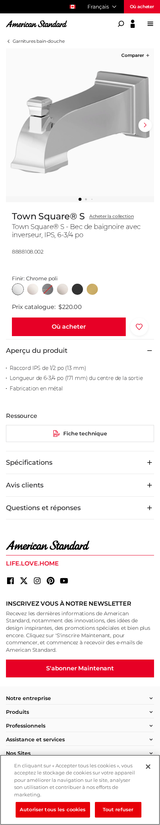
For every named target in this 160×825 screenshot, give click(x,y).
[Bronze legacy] (48, 289)
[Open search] (121, 24)
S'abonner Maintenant (80, 668)
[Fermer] (148, 766)
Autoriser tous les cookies (53, 809)
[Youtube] (64, 580)
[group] (80, 122)
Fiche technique (85, 433)
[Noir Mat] (77, 289)
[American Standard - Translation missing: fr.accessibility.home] (80, 545)
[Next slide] (145, 125)
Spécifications (29, 462)
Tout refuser (118, 809)
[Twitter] (23, 580)
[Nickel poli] (33, 289)
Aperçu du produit (36, 351)
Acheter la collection (111, 216)
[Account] (133, 24)
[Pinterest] (50, 580)
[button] (136, 55)
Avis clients (25, 485)
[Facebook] (10, 580)
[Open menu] (150, 24)
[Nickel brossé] (62, 289)
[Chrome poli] (18, 289)
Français (98, 6)
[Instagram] (37, 580)
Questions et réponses (43, 508)
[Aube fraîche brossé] (92, 289)
